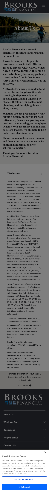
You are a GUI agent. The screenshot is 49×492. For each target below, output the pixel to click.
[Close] (45, 452)
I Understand (24, 487)
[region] (24, 470)
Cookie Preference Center (24, 479)
